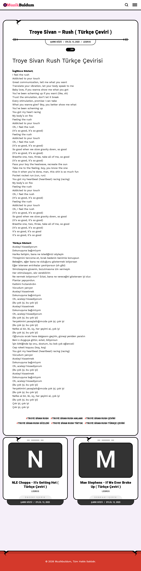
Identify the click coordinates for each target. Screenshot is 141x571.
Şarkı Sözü (56, 41)
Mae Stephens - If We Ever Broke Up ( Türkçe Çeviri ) (105, 484)
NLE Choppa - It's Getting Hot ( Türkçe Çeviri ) (35, 484)
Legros (87, 41)
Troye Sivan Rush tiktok (68, 423)
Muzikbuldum (63, 561)
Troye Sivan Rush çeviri (100, 418)
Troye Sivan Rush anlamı (67, 418)
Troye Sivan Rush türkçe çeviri (105, 423)
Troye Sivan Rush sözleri (33, 423)
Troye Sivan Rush (38, 418)
